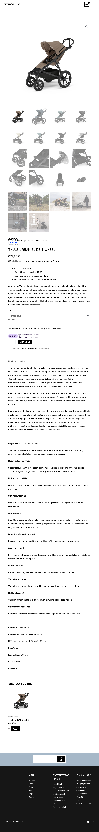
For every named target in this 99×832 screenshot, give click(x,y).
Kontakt (32, 797)
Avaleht (32, 780)
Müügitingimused (83, 784)
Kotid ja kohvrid (59, 794)
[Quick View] (9, 729)
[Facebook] (88, 822)
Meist (31, 790)
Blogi (31, 794)
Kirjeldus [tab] (12, 361)
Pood (31, 784)
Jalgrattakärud (58, 787)
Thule (31, 787)
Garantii (79, 797)
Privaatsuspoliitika (83, 780)
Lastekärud (57, 784)
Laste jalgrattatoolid (61, 791)
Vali (15, 729)
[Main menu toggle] (94, 4)
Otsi (61, 759)
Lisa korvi (25, 342)
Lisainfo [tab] (22, 361)
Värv (10, 310)
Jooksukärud (14, 245)
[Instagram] (93, 822)
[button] (86, 26)
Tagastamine (81, 794)
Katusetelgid (58, 797)
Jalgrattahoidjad (59, 807)
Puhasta (11, 319)
